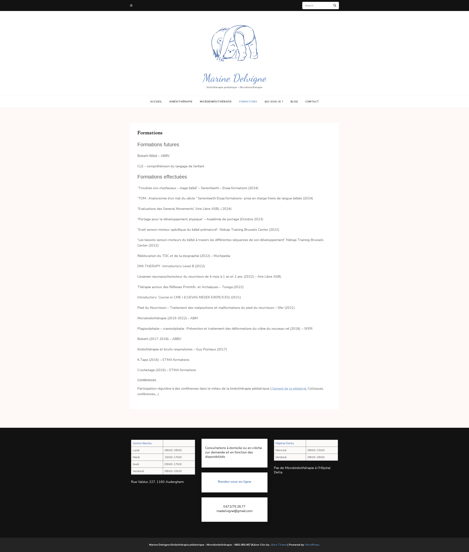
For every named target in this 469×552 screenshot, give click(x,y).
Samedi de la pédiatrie (288, 388)
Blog (294, 101)
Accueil (156, 101)
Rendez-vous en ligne (234, 481)
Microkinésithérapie (216, 101)
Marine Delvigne (234, 78)
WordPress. (312, 545)
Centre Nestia (142, 443)
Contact (312, 101)
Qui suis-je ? (274, 101)
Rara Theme (279, 545)
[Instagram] (131, 5)
